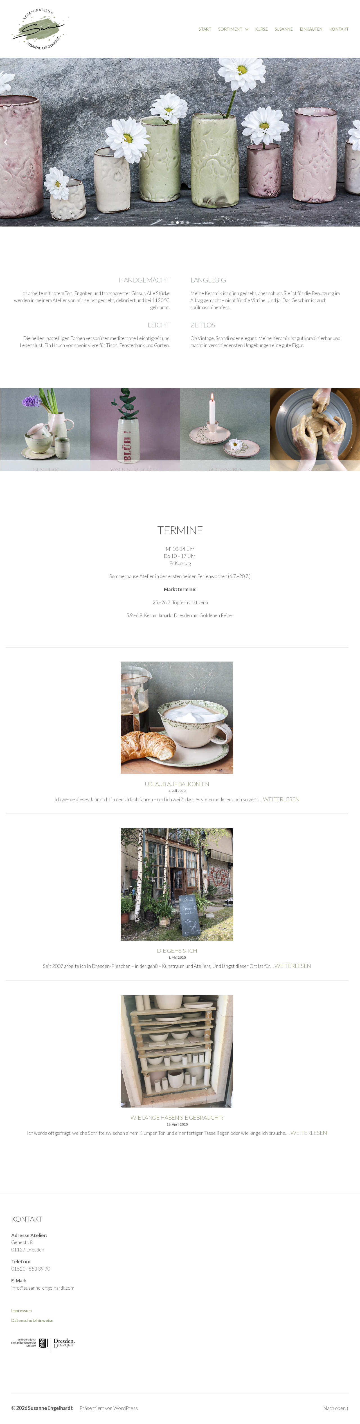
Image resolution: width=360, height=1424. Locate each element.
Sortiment (230, 28)
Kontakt (339, 28)
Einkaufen (311, 28)
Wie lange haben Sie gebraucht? (177, 1117)
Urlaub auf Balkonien (177, 783)
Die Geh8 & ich (177, 950)
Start (205, 28)
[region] (180, 142)
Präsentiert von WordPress (109, 1408)
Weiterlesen (281, 799)
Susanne (284, 28)
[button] (5, 142)
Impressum (21, 1310)
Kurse (261, 28)
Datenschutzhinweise (32, 1320)
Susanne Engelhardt (50, 1408)
